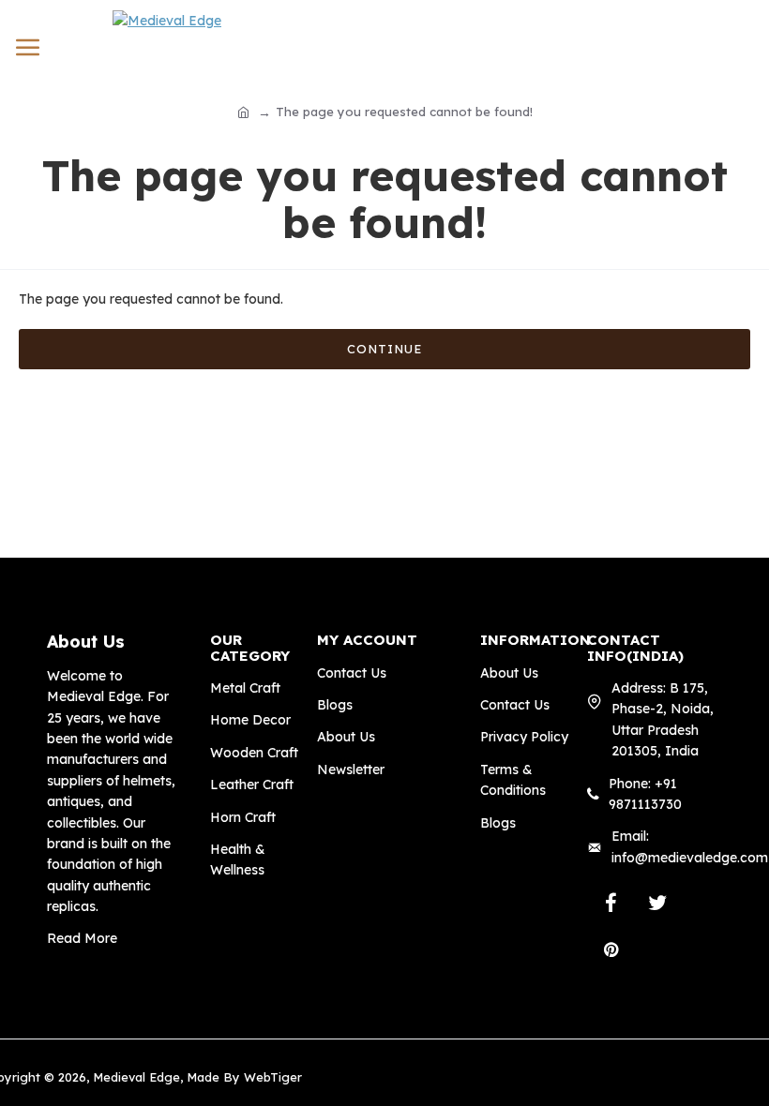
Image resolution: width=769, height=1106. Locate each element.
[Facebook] (610, 902)
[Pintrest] (610, 949)
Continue (384, 348)
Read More (82, 938)
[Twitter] (657, 902)
